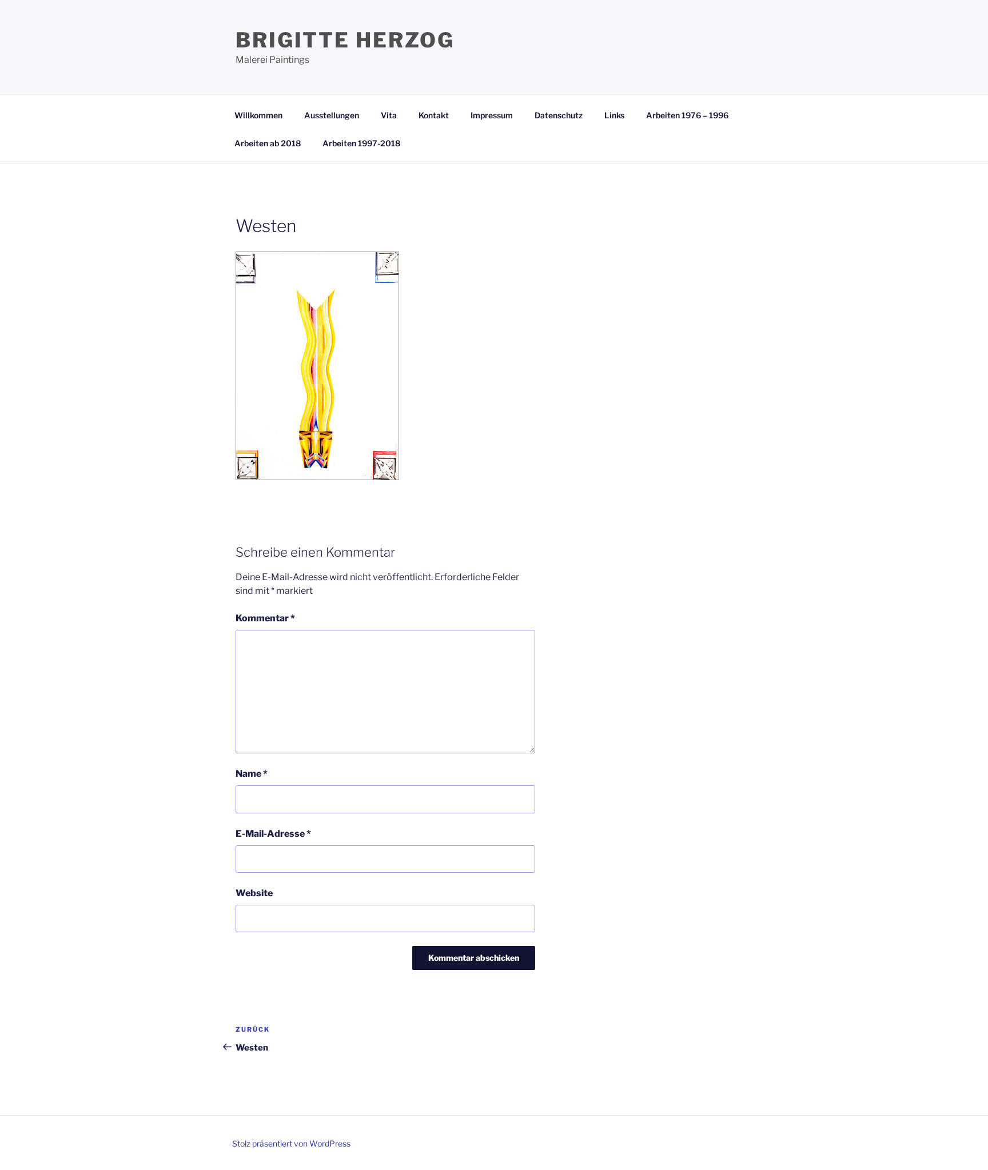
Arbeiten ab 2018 (267, 143)
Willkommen (258, 115)
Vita (389, 115)
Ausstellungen (331, 115)
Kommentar (265, 618)
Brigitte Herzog (345, 40)
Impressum (492, 115)
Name (252, 773)
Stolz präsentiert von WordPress (291, 1143)
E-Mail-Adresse (273, 833)
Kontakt (434, 115)
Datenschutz (559, 115)
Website (254, 893)
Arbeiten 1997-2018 (361, 143)
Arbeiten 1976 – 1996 (687, 115)
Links (614, 115)
